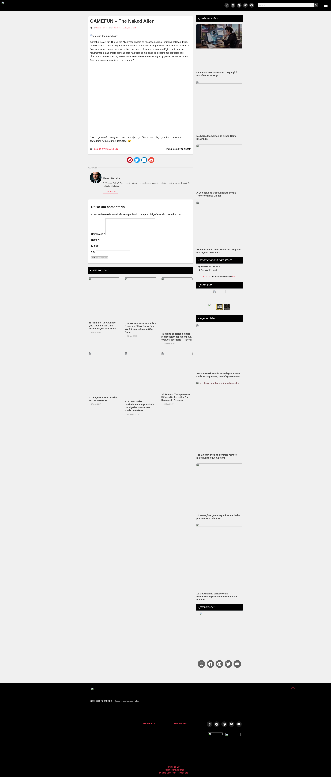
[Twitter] (245, 5)
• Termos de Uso (172, 767)
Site (93, 251)
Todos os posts (110, 191)
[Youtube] (251, 5)
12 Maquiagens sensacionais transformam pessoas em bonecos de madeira (217, 596)
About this (206, 276)
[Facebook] (233, 5)
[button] (130, 160)
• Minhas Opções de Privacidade (173, 773)
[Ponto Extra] (219, 307)
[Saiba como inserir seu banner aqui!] (211, 307)
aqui (233, 276)
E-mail (95, 245)
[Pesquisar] (316, 5)
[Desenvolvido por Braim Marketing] (232, 735)
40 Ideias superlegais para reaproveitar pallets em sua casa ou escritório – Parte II (176, 337)
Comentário (98, 234)
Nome (95, 240)
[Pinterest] (239, 5)
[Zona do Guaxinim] (227, 307)
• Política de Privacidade (173, 770)
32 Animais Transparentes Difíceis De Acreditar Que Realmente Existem (175, 397)
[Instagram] (226, 5)
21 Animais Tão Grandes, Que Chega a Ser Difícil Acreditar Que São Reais (102, 325)
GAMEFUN (112, 149)
